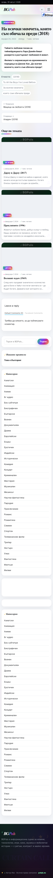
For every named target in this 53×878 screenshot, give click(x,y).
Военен (7, 419)
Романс (8, 514)
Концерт (8, 469)
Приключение (11, 509)
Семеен (8, 525)
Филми (7, 570)
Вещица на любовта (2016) (17, 107)
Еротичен (9, 447)
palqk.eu (42, 873)
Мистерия (9, 481)
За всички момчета (13, 87)
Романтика (9, 520)
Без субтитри (11, 402)
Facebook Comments (34, 313)
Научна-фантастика (14, 497)
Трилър (7, 542)
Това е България (12, 360)
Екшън (7, 441)
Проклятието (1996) (14, 225)
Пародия (8, 503)
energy (21, 39)
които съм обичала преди (16, 93)
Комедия (8, 464)
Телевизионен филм (14, 536)
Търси (43, 341)
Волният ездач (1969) (15, 278)
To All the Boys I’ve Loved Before (19, 82)
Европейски (10, 436)
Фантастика (10, 559)
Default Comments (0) (14, 313)
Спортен (8, 531)
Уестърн (8, 548)
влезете (19, 320)
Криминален (10, 475)
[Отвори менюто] (49, 9)
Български (9, 414)
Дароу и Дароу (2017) (15, 172)
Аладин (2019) (10, 119)
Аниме (7, 391)
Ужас (6, 553)
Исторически (11, 458)
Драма (7, 430)
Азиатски (9, 380)
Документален (11, 425)
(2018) (16, 76)
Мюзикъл (9, 492)
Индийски (9, 453)
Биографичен (11, 408)
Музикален (9, 486)
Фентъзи (8, 564)
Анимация (9, 386)
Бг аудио (8, 397)
